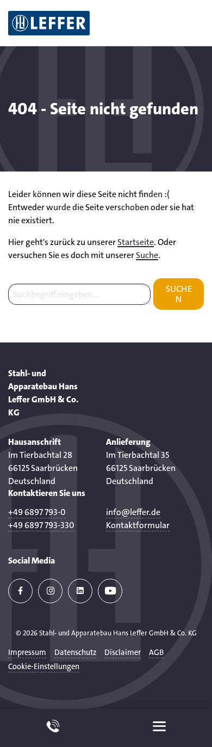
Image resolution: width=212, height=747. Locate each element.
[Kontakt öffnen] (53, 728)
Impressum (27, 652)
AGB (156, 652)
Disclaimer (122, 652)
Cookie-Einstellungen (43, 667)
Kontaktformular (138, 525)
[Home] (49, 23)
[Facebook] (20, 591)
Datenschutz (75, 652)
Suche (147, 255)
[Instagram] (50, 591)
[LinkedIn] (80, 591)
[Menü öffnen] (159, 728)
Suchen (179, 294)
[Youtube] (110, 591)
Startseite (135, 242)
